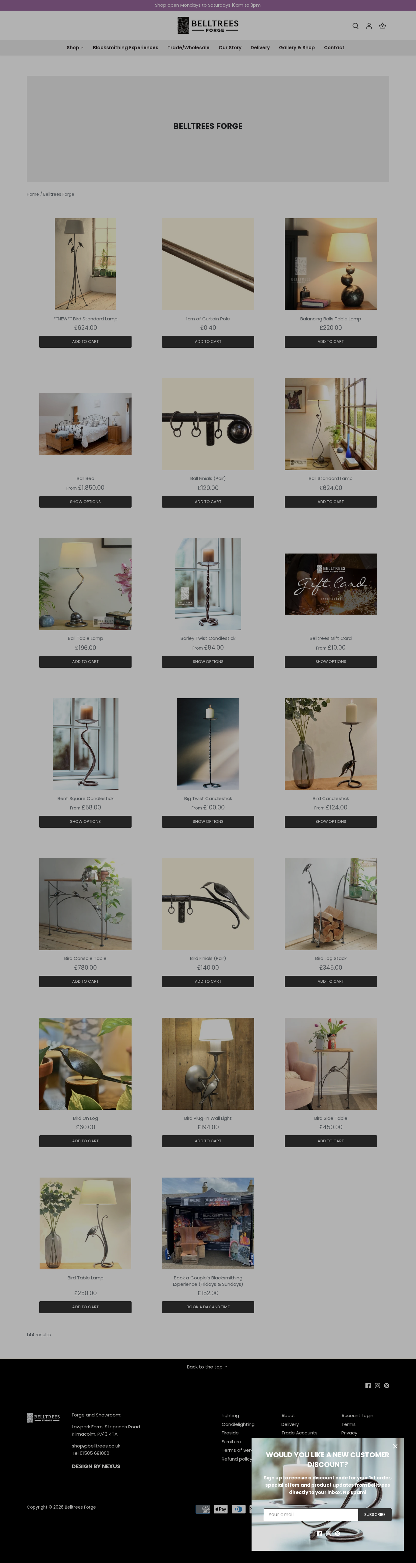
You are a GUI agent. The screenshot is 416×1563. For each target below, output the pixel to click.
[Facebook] (319, 1533)
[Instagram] (328, 1533)
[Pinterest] (337, 1533)
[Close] (395, 1446)
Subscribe (374, 1514)
